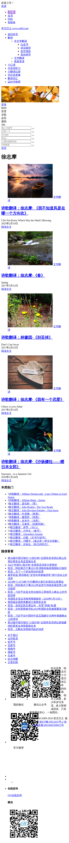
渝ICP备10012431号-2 (51, 721)
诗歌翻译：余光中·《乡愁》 (25, 520)
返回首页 (13, 34)
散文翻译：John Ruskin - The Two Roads (31, 507)
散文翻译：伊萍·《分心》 (24, 527)
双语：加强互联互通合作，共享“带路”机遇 (32, 605)
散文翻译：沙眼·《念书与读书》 (28, 537)
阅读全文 (6, 226)
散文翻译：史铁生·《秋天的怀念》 (30, 544)
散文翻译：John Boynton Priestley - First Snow (34, 510)
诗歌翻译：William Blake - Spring (27, 500)
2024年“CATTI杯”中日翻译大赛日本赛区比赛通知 (36, 581)
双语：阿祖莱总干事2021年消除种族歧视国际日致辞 (37, 568)
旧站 (10, 19)
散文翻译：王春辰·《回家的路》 (27, 524)
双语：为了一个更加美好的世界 (26, 571)
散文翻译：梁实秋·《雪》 (23, 503)
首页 (3, 148)
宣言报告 (26, 51)
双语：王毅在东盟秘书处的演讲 (26, 629)
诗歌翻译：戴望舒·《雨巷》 (25, 517)
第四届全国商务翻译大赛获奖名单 (27, 602)
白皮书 (24, 44)
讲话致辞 (26, 47)
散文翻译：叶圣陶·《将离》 (25, 513)
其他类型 (26, 54)
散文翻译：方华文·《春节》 (26, 530)
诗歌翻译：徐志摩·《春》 (23, 275)
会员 (10, 15)
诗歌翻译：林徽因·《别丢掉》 (27, 337)
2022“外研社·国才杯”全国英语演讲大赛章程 (32, 564)
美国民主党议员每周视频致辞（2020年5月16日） (35, 598)
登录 (3, 6)
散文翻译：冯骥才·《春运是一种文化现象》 (35, 541)
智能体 (11, 22)
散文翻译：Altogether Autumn (26, 534)
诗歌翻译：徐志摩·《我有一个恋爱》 (32, 399)
